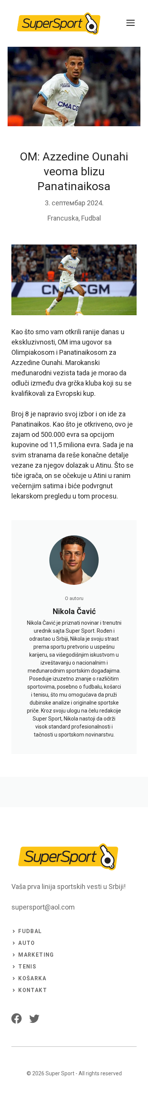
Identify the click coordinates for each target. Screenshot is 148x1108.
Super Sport (60, 1073)
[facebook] (16, 1018)
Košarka (32, 978)
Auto (26, 943)
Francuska (63, 218)
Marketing (36, 955)
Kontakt (32, 990)
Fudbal (91, 218)
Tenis (27, 967)
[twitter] (34, 1018)
